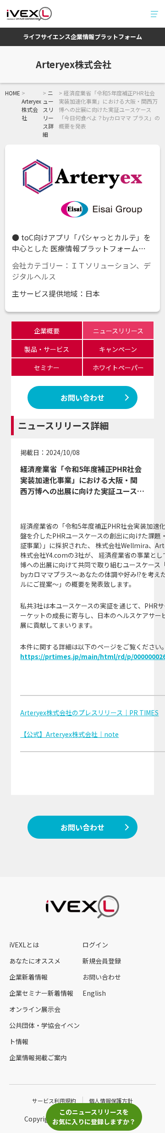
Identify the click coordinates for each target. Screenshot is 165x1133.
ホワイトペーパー (118, 367)
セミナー (47, 367)
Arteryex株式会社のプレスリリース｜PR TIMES (89, 712)
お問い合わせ (82, 397)
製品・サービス (46, 349)
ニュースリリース (118, 330)
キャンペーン (118, 349)
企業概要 (47, 330)
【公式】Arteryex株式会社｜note (69, 734)
